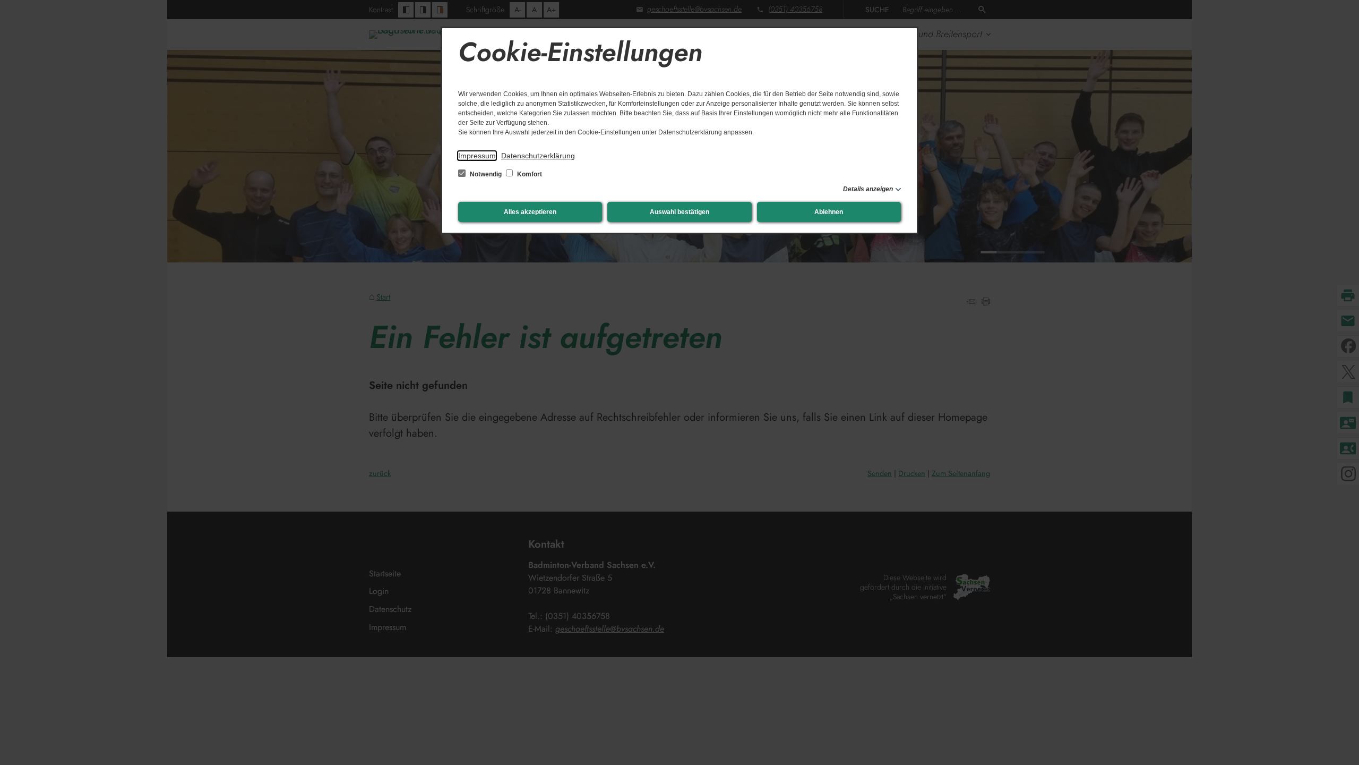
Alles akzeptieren (530, 212)
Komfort (528, 174)
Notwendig (485, 174)
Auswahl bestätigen (679, 212)
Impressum (477, 155)
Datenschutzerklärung (538, 155)
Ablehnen (828, 212)
